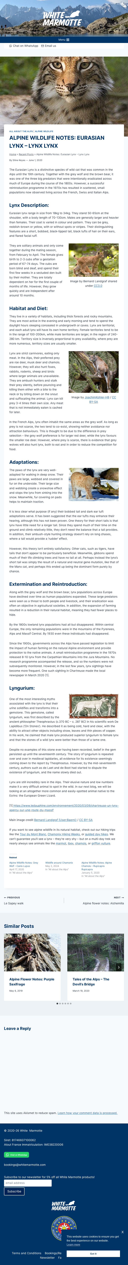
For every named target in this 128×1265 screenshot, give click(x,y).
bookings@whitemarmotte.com (25, 1164)
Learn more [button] (73, 1244)
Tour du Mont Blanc (33, 834)
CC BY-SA (86, 820)
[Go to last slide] (9, 967)
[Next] (118, 967)
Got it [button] (93, 1253)
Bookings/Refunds (57, 1253)
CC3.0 (98, 285)
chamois (80, 843)
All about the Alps (21, 131)
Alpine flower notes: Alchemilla (103, 900)
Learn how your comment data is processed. (88, 1113)
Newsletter (47, 1257)
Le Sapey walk (14, 900)
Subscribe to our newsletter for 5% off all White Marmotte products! (49, 1177)
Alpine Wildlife (44, 131)
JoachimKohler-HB (97, 397)
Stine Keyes (19, 160)
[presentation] (32, 952)
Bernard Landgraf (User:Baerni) (55, 820)
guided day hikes (96, 834)
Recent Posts (26, 154)
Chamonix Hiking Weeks (64, 834)
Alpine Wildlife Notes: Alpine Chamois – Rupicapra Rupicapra (97, 866)
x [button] (123, 1231)
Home (12, 154)
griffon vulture (101, 843)
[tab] (57, 1003)
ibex (71, 843)
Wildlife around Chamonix (59, 862)
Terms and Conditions (26, 1253)
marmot (61, 843)
